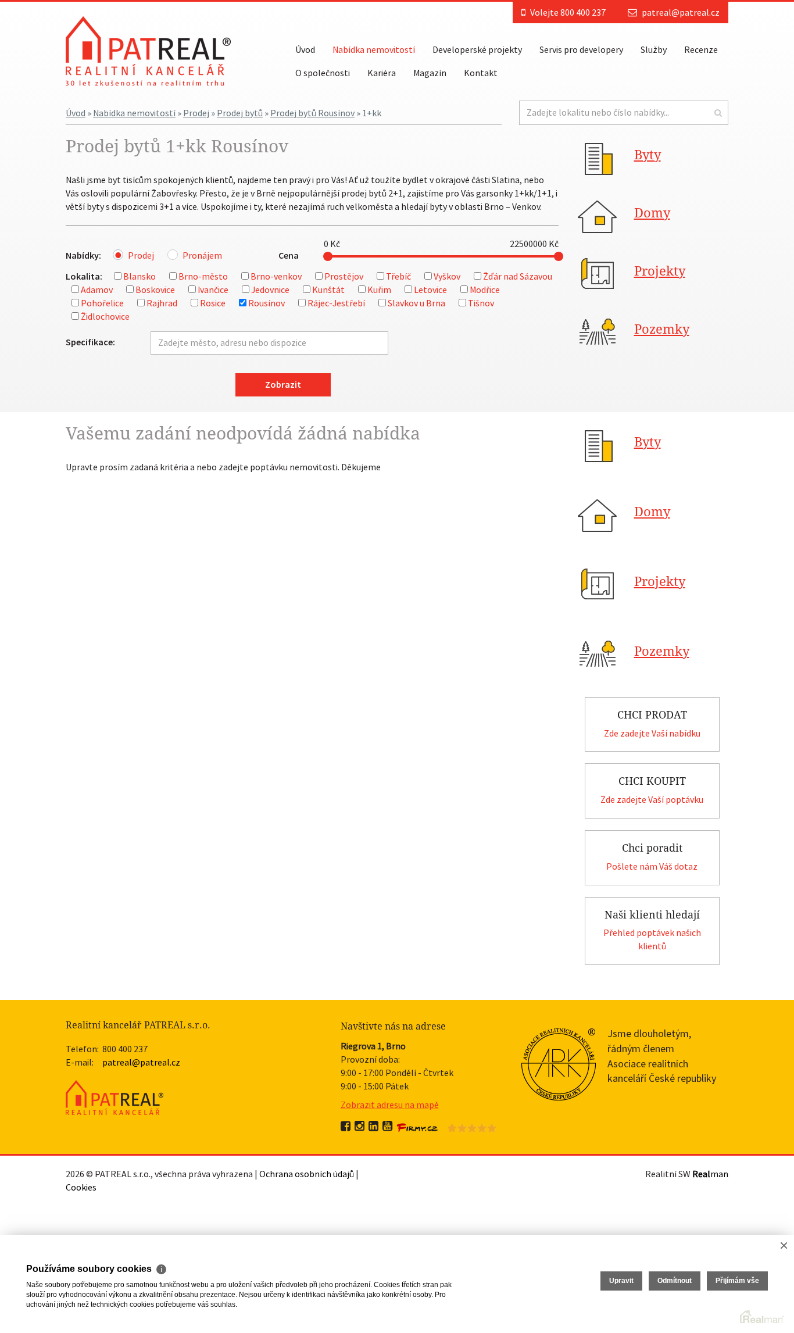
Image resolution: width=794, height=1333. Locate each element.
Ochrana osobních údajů (306, 1174)
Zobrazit (283, 384)
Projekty (659, 271)
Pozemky (661, 329)
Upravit (621, 1281)
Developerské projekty (477, 49)
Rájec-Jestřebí (336, 303)
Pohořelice (102, 303)
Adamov (97, 289)
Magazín (429, 72)
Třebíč (398, 276)
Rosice (213, 303)
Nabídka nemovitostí (373, 49)
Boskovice (155, 289)
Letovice (430, 289)
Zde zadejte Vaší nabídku (652, 733)
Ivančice (213, 289)
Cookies (81, 1187)
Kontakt (481, 72)
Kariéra (381, 72)
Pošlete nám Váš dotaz (652, 866)
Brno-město (203, 276)
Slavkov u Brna (416, 303)
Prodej (196, 113)
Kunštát (328, 289)
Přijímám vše (737, 1281)
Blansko (139, 276)
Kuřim (379, 289)
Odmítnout (674, 1281)
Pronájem (202, 255)
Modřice (485, 289)
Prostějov (343, 276)
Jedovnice (270, 289)
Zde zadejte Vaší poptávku (651, 799)
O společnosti (322, 72)
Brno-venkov (276, 276)
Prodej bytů (240, 113)
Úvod (305, 49)
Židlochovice (105, 316)
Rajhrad (161, 303)
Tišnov (481, 303)
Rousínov (266, 303)
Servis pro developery (581, 49)
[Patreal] (148, 50)
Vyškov (447, 276)
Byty (647, 155)
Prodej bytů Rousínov (312, 113)
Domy (652, 213)
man (710, 1174)
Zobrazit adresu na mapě (390, 1104)
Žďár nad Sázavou (517, 276)
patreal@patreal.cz (681, 12)
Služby (654, 49)
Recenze (701, 49)
